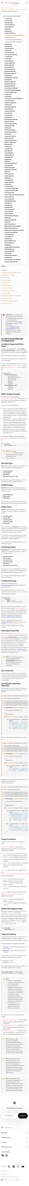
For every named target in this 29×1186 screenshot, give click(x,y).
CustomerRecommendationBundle (14, 194)
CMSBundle (8, 184)
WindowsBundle (9, 173)
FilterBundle (8, 94)
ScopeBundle (8, 148)
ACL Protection (5, 293)
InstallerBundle (9, 109)
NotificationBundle (10, 130)
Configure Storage (6, 288)
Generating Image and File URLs (14, 39)
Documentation (4, 8)
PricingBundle (8, 207)
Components (8, 18)
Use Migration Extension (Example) (11, 295)
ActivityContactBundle (11, 232)
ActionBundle (8, 20)
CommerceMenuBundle (11, 188)
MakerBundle (8, 253)
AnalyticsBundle (9, 234)
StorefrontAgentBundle (11, 261)
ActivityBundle (9, 22)
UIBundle (7, 171)
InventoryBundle (9, 199)
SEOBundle (8, 217)
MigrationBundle (9, 121)
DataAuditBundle (9, 65)
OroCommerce (8, 1127)
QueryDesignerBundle (11, 140)
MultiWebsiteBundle (10, 201)
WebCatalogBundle (10, 224)
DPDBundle (8, 245)
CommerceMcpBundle (11, 54)
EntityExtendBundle (10, 84)
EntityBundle (8, 79)
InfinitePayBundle (9, 249)
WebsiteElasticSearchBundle (13, 226)
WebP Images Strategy (8, 275)
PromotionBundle (10, 209)
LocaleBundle (8, 115)
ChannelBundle (9, 236)
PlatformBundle (9, 138)
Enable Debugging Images (9, 300)
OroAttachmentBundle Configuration (15, 35)
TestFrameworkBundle (11, 163)
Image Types (5, 283)
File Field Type (5, 277)
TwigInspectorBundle (10, 169)
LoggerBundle (9, 117)
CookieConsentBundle (11, 190)
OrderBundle (8, 203)
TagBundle (8, 161)
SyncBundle (8, 159)
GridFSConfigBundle (10, 102)
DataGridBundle (9, 67)
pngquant (6, 946)
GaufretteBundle (9, 100)
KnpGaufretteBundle (7, 585)
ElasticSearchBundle (10, 73)
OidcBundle (8, 134)
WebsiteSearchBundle (11, 228)
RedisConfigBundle (10, 142)
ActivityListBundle (10, 24)
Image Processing (6, 303)
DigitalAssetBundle (10, 71)
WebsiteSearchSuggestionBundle (14, 230)
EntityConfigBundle (10, 81)
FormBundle (8, 96)
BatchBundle (8, 44)
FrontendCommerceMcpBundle (14, 98)
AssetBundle (8, 31)
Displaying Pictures (10, 37)
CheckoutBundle (9, 182)
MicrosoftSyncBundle (11, 123)
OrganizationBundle (10, 136)
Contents (3, 270)
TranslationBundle (10, 167)
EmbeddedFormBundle (11, 77)
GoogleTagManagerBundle (12, 247)
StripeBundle (8, 257)
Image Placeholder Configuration (14, 41)
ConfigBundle (8, 56)
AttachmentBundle (10, 33)
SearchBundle (8, 150)
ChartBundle (8, 50)
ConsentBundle (9, 186)
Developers (11, 8)
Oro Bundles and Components (8, 9)
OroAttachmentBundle (20, 9)
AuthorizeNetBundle (10, 240)
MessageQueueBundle (11, 119)
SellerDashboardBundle (11, 215)
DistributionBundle (10, 69)
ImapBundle (8, 104)
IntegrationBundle (10, 111)
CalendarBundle (9, 48)
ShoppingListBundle (10, 220)
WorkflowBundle (9, 176)
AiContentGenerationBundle (13, 259)
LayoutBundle (8, 113)
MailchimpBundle (9, 251)
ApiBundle (7, 29)
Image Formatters (6, 298)
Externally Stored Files (7, 290)
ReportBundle (8, 144)
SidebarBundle (9, 157)
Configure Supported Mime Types (11, 272)
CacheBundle (8, 46)
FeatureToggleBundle (11, 92)
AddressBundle (9, 27)
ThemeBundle (8, 165)
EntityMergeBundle (10, 86)
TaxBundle (7, 222)
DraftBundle (8, 178)
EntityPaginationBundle (11, 88)
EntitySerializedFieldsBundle (13, 90)
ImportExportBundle (10, 107)
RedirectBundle (9, 213)
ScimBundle (8, 146)
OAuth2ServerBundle (10, 132)
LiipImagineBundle (6, 622)
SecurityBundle (9, 153)
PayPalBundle (8, 205)
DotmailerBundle (9, 243)
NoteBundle (8, 127)
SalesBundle (8, 238)
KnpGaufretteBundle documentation (11, 617)
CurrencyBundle (9, 61)
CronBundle (8, 58)
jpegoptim (6, 950)
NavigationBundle (10, 125)
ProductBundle (9, 211)
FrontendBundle (9, 197)
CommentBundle (9, 52)
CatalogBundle (9, 180)
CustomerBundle (9, 192)
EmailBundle (8, 75)
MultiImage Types (6, 285)
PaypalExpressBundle (11, 255)
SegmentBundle (9, 155)
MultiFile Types (5, 280)
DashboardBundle (10, 63)
